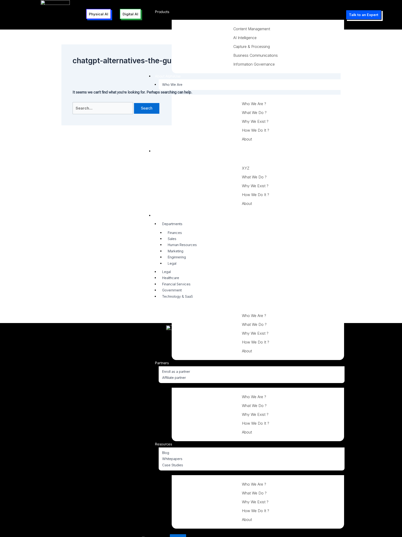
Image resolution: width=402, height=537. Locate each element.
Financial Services (176, 284)
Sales (172, 239)
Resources (163, 444)
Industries (163, 215)
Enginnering (177, 257)
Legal (172, 263)
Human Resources (182, 245)
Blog (165, 452)
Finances (175, 232)
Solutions (162, 151)
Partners (162, 363)
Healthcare (170, 278)
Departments (172, 224)
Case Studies (172, 465)
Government (172, 290)
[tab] (260, 28)
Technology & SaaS (177, 296)
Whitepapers (172, 459)
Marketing (175, 251)
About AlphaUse (168, 76)
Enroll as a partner (176, 371)
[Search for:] (103, 108)
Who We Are (172, 84)
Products (162, 12)
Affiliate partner (174, 377)
